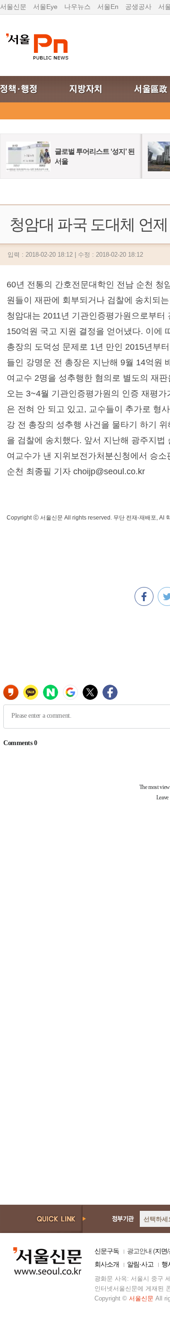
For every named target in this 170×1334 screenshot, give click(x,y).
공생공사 (138, 6)
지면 (161, 1251)
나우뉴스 (77, 6)
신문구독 (106, 1251)
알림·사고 (140, 1264)
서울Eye (45, 6)
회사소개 (106, 1264)
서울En (108, 6)
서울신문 (13, 6)
